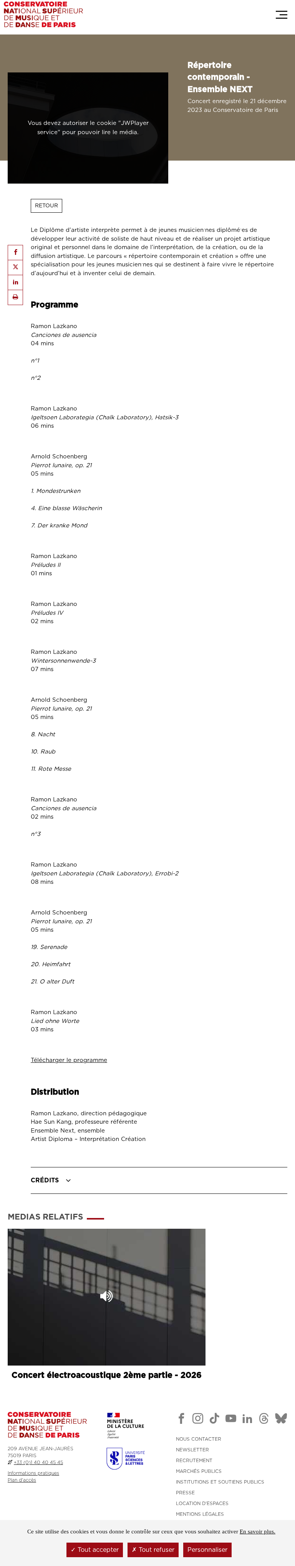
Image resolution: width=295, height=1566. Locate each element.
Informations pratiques (33, 1473)
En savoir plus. (257, 1531)
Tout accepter (97, 1550)
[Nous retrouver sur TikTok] (214, 1420)
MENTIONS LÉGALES (200, 1514)
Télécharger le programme (69, 1060)
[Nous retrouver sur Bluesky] (281, 1420)
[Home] (43, 14)
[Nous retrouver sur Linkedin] (247, 1420)
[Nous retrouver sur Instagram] (197, 1420)
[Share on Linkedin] (15, 282)
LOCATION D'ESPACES (202, 1503)
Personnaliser (207, 1550)
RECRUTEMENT (194, 1460)
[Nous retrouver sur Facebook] (181, 1420)
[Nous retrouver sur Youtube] (230, 1420)
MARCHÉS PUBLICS (199, 1471)
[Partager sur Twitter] (15, 267)
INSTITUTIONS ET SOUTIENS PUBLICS (220, 1482)
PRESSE (185, 1492)
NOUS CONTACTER (198, 1439)
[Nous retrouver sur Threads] (264, 1420)
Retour (46, 205)
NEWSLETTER (192, 1450)
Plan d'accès (22, 1480)
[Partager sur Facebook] (15, 252)
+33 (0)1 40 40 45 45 (38, 1462)
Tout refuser (155, 1550)
